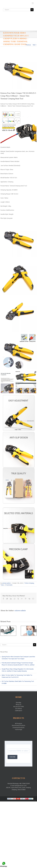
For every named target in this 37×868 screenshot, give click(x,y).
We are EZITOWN (18, 706)
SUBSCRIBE (12, 756)
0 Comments (8, 585)
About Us (18, 704)
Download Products (18, 727)
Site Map (18, 702)
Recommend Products (18, 725)
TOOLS (26, 583)
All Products (18, 723)
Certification (18, 710)
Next (34, 45)
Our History (18, 708)
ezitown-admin (6, 583)
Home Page (18, 729)
